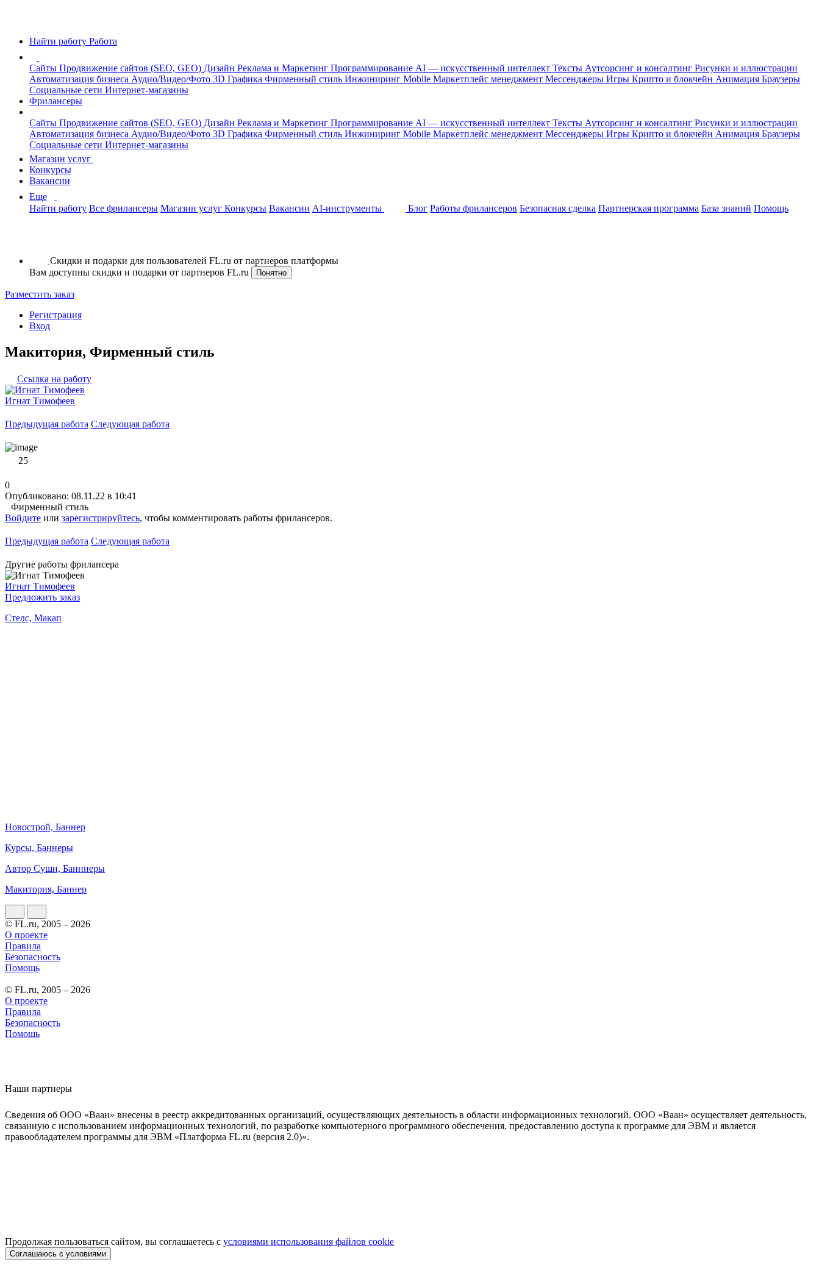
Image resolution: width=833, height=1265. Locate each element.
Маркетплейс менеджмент (489, 79)
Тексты (568, 68)
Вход (39, 326)
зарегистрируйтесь (101, 518)
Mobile (418, 79)
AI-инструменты (348, 208)
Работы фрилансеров (473, 208)
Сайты (44, 68)
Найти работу (58, 208)
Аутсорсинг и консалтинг (640, 68)
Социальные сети (67, 90)
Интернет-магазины (146, 90)
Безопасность (32, 957)
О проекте (26, 935)
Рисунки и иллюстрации (746, 68)
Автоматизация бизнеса (80, 79)
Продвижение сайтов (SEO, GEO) (131, 68)
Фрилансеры (55, 101)
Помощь (771, 208)
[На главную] (16, 20)
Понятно (271, 272)
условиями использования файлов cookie (308, 1241)
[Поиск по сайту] (39, 240)
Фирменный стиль (305, 79)
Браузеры (781, 79)
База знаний (726, 208)
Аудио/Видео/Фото (172, 79)
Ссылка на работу (54, 379)
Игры (619, 79)
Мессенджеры (575, 79)
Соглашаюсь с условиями (58, 1253)
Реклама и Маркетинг (284, 68)
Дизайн (220, 68)
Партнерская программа (648, 208)
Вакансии (49, 181)
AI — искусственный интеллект (483, 68)
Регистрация (55, 315)
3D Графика (239, 79)
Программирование (373, 68)
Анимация (738, 79)
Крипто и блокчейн (673, 79)
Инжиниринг (374, 79)
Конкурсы (50, 170)
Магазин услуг (61, 159)
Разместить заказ (39, 294)
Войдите (23, 518)
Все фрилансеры (123, 208)
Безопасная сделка (558, 208)
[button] (40, 57)
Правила (23, 946)
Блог (417, 208)
